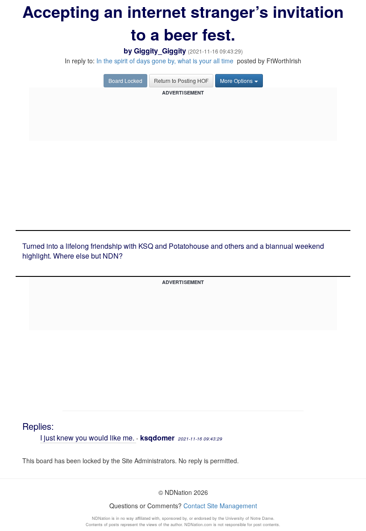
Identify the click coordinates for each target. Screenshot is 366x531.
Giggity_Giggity (160, 50)
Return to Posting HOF (181, 80)
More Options (236, 80)
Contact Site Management (220, 505)
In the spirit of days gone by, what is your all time (165, 60)
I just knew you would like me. (88, 437)
